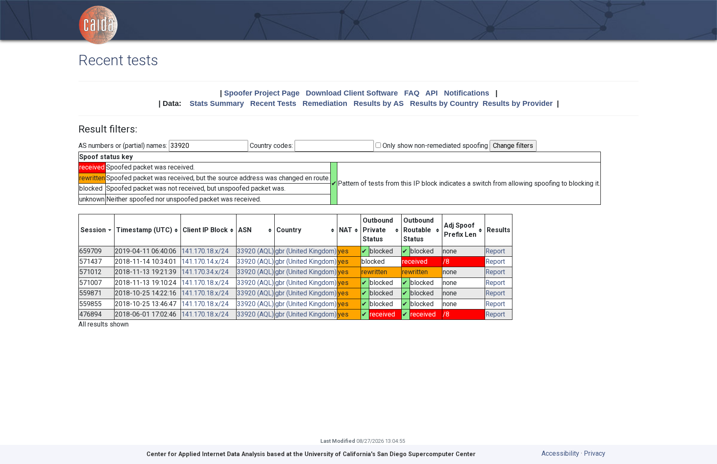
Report (495, 251)
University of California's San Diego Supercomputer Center (390, 454)
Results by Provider (518, 103)
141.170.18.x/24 (205, 251)
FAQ (411, 93)
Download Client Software (352, 93)
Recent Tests (273, 103)
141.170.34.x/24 (205, 272)
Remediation (324, 103)
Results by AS (379, 103)
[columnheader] (97, 230)
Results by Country (444, 103)
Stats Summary (217, 103)
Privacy (594, 453)
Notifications (466, 93)
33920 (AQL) (255, 251)
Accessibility (560, 453)
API (431, 93)
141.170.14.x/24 (205, 261)
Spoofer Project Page (262, 93)
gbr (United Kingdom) (306, 251)
